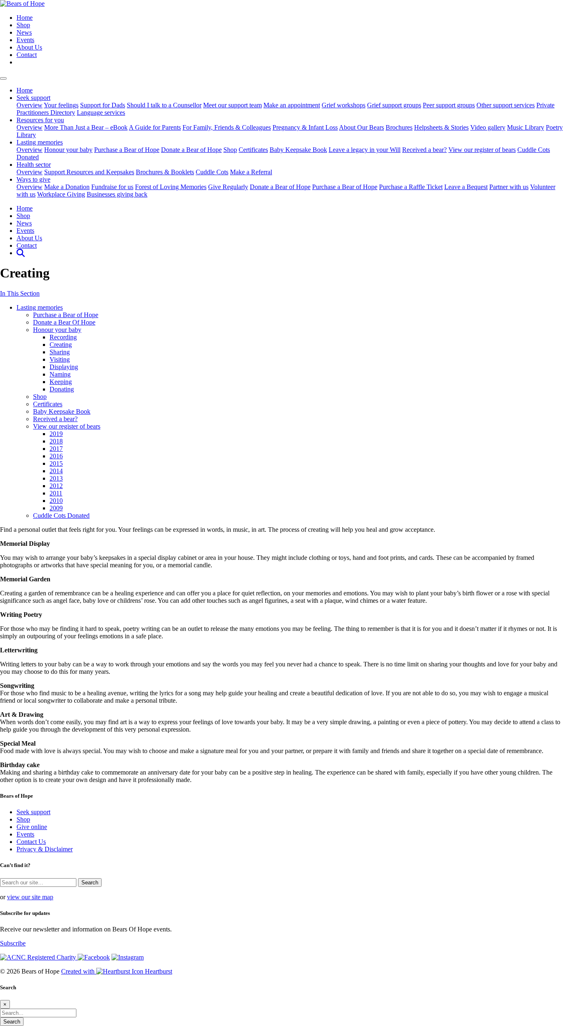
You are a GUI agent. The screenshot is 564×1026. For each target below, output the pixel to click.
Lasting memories (40, 142)
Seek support (33, 97)
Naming (60, 374)
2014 (56, 470)
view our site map (30, 896)
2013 (56, 478)
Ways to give (33, 179)
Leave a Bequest (466, 186)
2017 (56, 448)
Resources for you (40, 119)
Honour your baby (68, 149)
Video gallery (487, 127)
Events (25, 39)
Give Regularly (228, 186)
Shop (23, 24)
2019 (56, 433)
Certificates (253, 149)
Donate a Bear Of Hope (64, 322)
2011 (56, 493)
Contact (27, 54)
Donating (62, 389)
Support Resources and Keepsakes (89, 171)
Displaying (64, 366)
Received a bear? (424, 149)
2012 (56, 485)
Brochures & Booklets (165, 171)
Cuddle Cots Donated (61, 515)
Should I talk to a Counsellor (164, 105)
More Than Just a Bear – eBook (86, 127)
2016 (56, 456)
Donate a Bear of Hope (191, 149)
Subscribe (13, 943)
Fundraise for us (112, 186)
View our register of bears (482, 149)
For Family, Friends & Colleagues (226, 127)
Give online (32, 826)
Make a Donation (67, 186)
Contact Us (31, 841)
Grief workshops (343, 105)
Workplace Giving (61, 194)
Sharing (60, 351)
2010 (56, 500)
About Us (29, 47)
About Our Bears (361, 127)
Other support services (505, 105)
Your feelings (61, 105)
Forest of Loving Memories (170, 186)
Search (11, 1022)
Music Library (525, 127)
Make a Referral (251, 171)
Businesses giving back (117, 194)
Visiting (60, 359)
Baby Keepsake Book (298, 149)
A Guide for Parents (155, 127)
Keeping (61, 381)
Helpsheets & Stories (441, 127)
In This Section (20, 293)
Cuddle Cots (212, 171)
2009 (56, 508)
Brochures (399, 127)
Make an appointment (291, 105)
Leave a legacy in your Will (364, 149)
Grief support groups (394, 105)
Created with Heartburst (116, 971)
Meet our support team (232, 105)
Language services (101, 112)
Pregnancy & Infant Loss (305, 127)
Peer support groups (449, 105)
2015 (56, 463)
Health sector (34, 164)
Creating (61, 344)
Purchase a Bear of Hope (126, 149)
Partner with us (508, 186)
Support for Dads (102, 105)
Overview (30, 105)
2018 (56, 441)
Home (25, 17)
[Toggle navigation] (3, 78)
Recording (63, 337)
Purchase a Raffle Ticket (411, 186)
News (24, 32)
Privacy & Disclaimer (45, 849)
